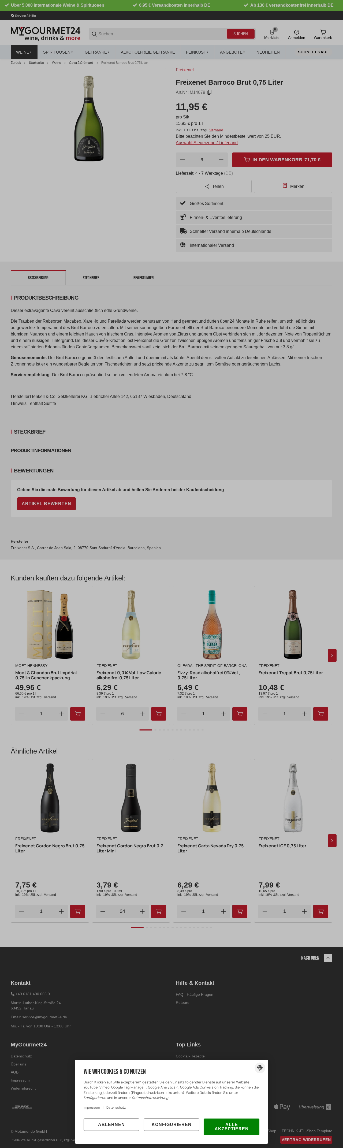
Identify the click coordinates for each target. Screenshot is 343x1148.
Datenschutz (116, 1107)
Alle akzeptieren (232, 1126)
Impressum (92, 1107)
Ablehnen (111, 1124)
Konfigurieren (172, 1124)
